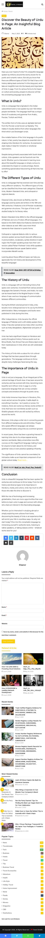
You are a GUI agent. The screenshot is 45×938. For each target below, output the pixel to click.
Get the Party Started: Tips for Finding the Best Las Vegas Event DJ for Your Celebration (28, 803)
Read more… (22, 460)
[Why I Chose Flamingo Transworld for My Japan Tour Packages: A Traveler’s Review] (8, 827)
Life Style (6, 881)
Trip (4, 864)
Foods (5, 895)
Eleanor (6, 33)
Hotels (5, 857)
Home (5, 11)
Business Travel (8, 867)
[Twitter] (11, 538)
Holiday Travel (8, 885)
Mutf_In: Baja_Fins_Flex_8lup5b (32, 668)
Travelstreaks (7, 846)
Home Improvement (10, 888)
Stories (5, 899)
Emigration (6, 906)
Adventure (6, 874)
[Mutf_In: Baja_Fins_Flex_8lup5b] (33, 658)
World (5, 892)
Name (4, 607)
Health (5, 878)
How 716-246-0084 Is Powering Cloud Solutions (11, 668)
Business (6, 853)
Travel (5, 860)
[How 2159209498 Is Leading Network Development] (12, 680)
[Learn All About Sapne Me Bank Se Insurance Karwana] (8, 783)
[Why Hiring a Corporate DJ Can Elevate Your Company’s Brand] (8, 793)
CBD (4, 909)
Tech (4, 849)
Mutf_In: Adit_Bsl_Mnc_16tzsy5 (32, 689)
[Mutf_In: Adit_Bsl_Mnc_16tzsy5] (33, 680)
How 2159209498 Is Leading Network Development (9, 690)
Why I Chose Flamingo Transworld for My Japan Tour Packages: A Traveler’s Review (29, 826)
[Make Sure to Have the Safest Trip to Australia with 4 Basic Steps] (8, 816)
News (11, 11)
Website (4, 623)
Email (4, 615)
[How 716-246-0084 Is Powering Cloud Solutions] (12, 658)
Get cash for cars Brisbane (11, 919)
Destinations (7, 913)
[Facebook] (6, 538)
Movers (5, 902)
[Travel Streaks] (14, 4)
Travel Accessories (9, 871)
